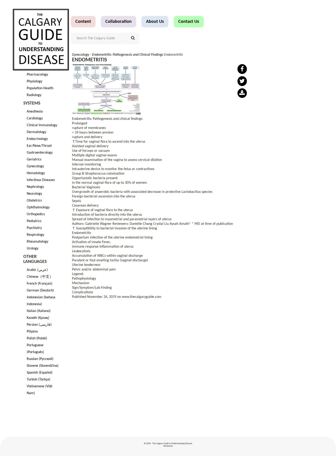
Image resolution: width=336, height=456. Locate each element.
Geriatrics (34, 159)
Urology (32, 248)
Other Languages (35, 259)
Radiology (34, 95)
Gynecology (35, 166)
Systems (31, 103)
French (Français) (39, 284)
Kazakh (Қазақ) (38, 318)
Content (83, 21)
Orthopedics (36, 214)
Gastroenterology (40, 153)
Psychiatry (34, 228)
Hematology (36, 173)
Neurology (34, 194)
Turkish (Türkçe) (38, 379)
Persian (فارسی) (39, 325)
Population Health (40, 88)
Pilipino (32, 331)
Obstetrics (34, 200)
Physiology (34, 81)
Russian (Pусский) (40, 359)
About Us (155, 21)
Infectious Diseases (41, 180)
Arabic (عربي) (37, 270)
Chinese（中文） (40, 277)
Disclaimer (168, 446)
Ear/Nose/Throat (39, 146)
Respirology (35, 235)
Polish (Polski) (37, 338)
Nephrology (35, 187)
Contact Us (188, 21)
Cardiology (35, 118)
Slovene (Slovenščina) (43, 366)
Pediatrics (34, 221)
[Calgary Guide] (41, 29)
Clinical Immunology (42, 125)
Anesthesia (35, 111)
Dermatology (36, 132)
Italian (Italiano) (39, 311)
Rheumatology (37, 242)
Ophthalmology (38, 207)
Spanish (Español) (40, 373)
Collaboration (118, 21)
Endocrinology (37, 139)
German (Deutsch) (40, 290)
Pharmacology (37, 74)
